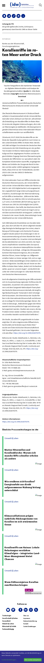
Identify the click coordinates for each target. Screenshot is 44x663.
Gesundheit (6, 621)
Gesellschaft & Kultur (10, 618)
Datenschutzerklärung (30, 621)
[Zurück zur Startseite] (22, 5)
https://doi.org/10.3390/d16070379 (26, 333)
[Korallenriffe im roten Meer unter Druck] (9, 16)
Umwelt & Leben (8, 624)
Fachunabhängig (8, 629)
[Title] (14, 16)
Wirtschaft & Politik (9, 626)
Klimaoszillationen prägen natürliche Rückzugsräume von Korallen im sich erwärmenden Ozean (21, 520)
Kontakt (25, 624)
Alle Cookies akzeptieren (32, 660)
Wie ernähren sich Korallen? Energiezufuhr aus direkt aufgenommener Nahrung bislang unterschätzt (23, 486)
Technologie (6, 616)
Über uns (26, 616)
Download (22, 96)
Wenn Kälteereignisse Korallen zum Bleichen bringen (21, 583)
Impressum (26, 618)
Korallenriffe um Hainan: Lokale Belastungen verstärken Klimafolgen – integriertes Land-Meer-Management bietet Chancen (22, 553)
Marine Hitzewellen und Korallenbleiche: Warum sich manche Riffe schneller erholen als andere (21, 454)
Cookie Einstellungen (29, 626)
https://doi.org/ (32, 349)
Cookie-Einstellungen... (9, 660)
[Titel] (4, 16)
